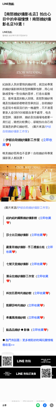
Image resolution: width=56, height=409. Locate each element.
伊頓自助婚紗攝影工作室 (32, 207)
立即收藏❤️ (38, 234)
